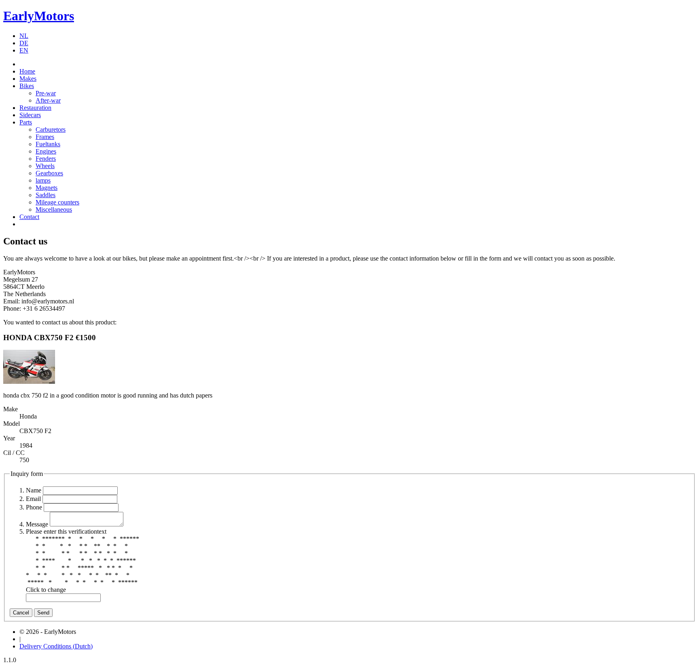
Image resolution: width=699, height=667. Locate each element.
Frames (45, 136)
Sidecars (30, 115)
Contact (29, 216)
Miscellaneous (54, 209)
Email (33, 498)
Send (43, 613)
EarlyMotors (38, 15)
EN (23, 50)
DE (23, 43)
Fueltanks (48, 144)
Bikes (26, 85)
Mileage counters (57, 202)
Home (27, 71)
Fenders (46, 158)
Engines (46, 151)
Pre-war (46, 93)
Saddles (45, 194)
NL (23, 35)
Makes (27, 78)
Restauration (35, 107)
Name (33, 490)
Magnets (46, 187)
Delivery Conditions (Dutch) (56, 646)
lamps (43, 180)
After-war (48, 100)
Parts (25, 122)
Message (37, 524)
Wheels (45, 165)
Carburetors (51, 129)
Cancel (21, 613)
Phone (34, 507)
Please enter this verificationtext (66, 531)
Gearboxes (49, 173)
